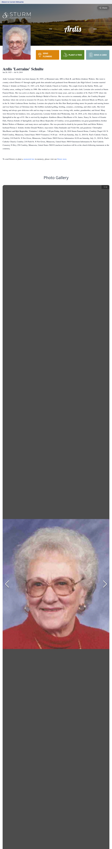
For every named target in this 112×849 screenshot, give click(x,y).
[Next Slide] (105, 584)
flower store (61, 159)
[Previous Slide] (7, 584)
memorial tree (29, 159)
